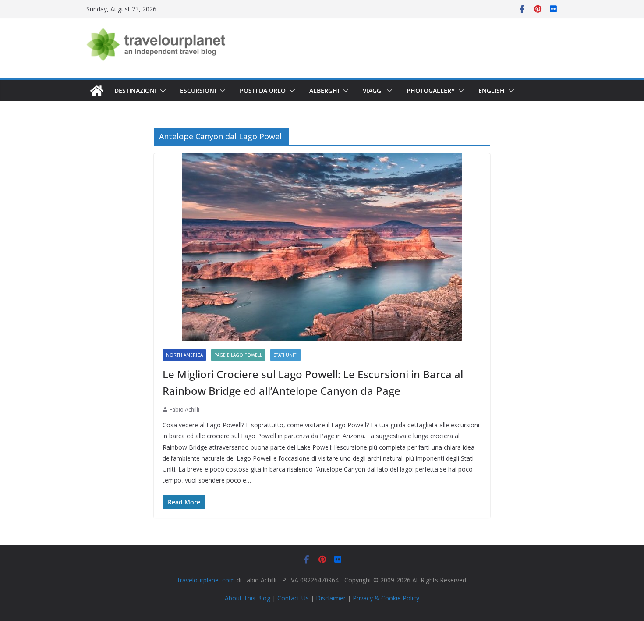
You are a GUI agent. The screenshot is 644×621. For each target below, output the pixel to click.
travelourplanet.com (206, 580)
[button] (161, 91)
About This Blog (247, 598)
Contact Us (293, 598)
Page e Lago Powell (238, 355)
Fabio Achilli (184, 409)
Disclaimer (331, 598)
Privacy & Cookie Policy (386, 598)
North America (184, 355)
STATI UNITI (285, 355)
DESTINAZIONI (135, 90)
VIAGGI (373, 90)
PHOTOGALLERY (431, 90)
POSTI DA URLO (263, 90)
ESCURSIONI (198, 90)
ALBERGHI (324, 90)
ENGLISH (491, 90)
